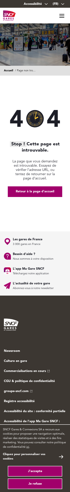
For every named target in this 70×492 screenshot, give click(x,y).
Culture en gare (15, 361)
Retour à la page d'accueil (35, 191)
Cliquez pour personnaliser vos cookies (24, 456)
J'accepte (35, 471)
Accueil (8, 70)
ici (27, 447)
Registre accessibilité (19, 401)
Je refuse (35, 483)
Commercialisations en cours (25, 371)
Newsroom (12, 351)
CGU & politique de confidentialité (29, 381)
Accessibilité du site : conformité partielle (34, 411)
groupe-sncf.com (16, 391)
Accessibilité (33, 4)
